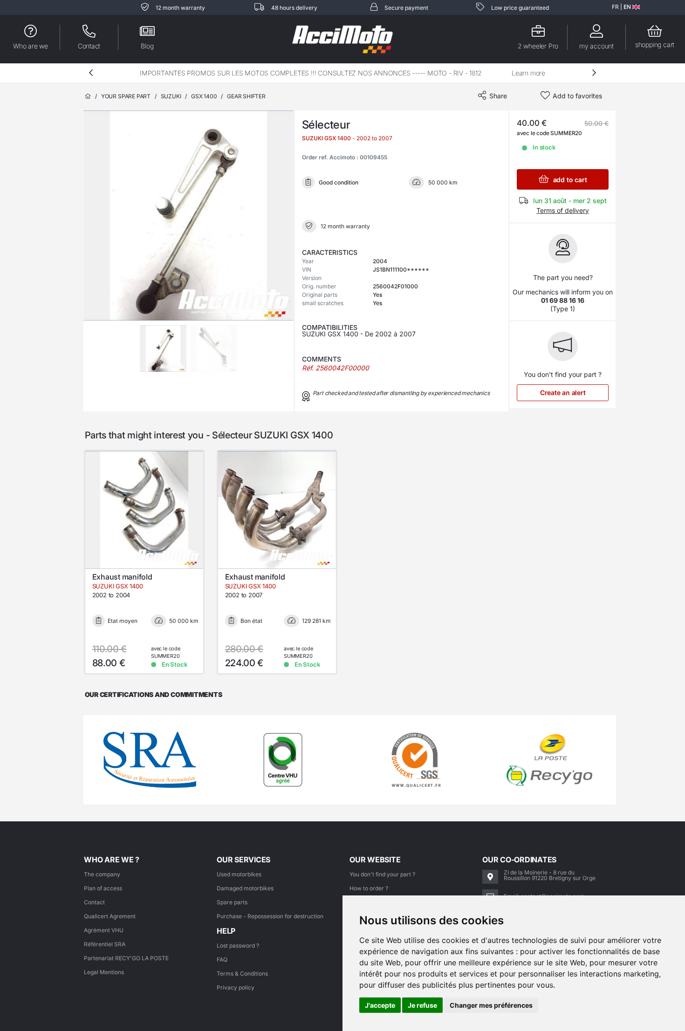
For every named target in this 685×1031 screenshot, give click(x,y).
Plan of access (103, 888)
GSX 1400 (204, 96)
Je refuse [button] (422, 1005)
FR (615, 6)
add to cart (569, 180)
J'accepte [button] (380, 1005)
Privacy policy (235, 987)
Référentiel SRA (104, 944)
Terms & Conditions (242, 973)
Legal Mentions (104, 972)
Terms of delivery (562, 210)
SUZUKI (171, 96)
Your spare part (126, 96)
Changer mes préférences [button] (491, 1005)
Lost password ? (238, 945)
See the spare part (150, 559)
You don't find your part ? (382, 874)
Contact (94, 902)
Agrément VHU (103, 930)
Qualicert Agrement (110, 916)
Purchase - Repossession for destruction (270, 916)
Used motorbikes (239, 874)
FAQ (222, 959)
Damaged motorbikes (245, 888)
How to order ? (368, 888)
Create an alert (563, 392)
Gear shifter (246, 96)
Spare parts (232, 902)
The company (102, 874)
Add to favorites (577, 96)
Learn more (528, 73)
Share (498, 96)
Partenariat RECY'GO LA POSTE (126, 958)
